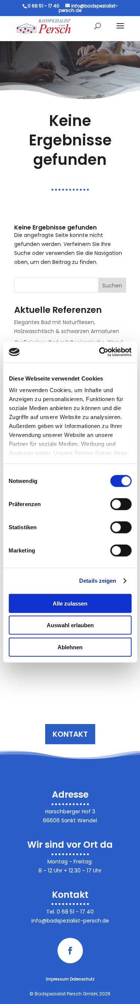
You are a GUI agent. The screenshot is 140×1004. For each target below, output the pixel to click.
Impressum (57, 979)
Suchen (112, 285)
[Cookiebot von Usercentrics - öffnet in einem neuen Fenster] (99, 352)
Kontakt (70, 734)
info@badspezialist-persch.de (70, 920)
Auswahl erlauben (70, 625)
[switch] (120, 504)
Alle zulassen (70, 603)
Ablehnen (70, 647)
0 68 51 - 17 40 (75, 911)
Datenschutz (82, 979)
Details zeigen (97, 581)
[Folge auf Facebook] (70, 950)
